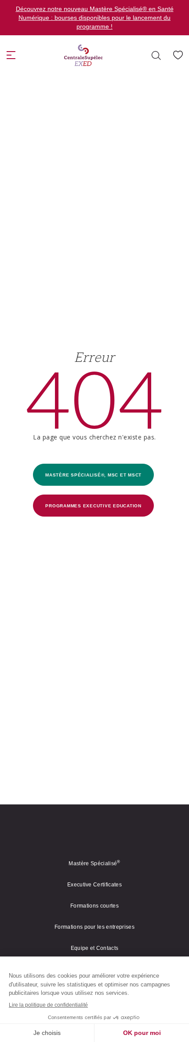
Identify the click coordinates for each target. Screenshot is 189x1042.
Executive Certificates (94, 885)
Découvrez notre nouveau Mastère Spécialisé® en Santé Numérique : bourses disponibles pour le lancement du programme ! (95, 17)
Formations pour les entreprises (94, 927)
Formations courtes (94, 906)
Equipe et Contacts (95, 948)
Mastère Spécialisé (94, 863)
